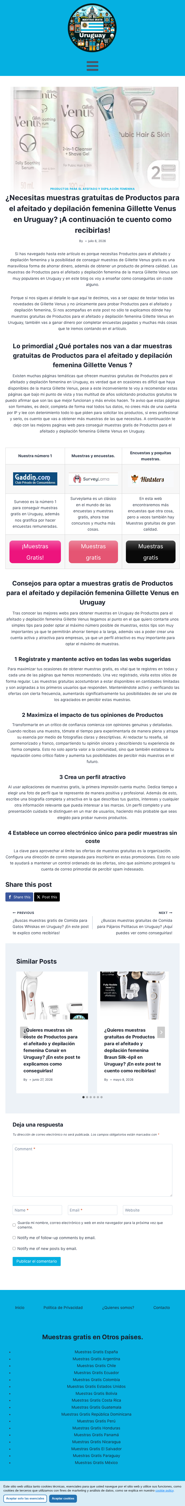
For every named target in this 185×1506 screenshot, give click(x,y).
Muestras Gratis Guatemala (96, 1407)
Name (22, 1210)
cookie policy (164, 1490)
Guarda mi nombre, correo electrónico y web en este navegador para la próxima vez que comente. (90, 1225)
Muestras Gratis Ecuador (96, 1372)
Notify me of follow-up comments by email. (56, 1237)
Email (76, 1210)
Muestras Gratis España (96, 1352)
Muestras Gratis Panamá (96, 1435)
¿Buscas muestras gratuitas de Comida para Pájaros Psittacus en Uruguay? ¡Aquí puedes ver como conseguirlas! (134, 923)
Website (132, 1210)
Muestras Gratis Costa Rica (96, 1400)
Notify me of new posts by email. (47, 1248)
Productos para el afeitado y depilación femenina (92, 189)
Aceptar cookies (63, 1498)
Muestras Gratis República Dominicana (96, 1414)
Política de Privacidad (63, 1307)
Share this (22, 897)
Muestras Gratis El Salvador (96, 1449)
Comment (25, 1149)
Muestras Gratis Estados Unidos (96, 1386)
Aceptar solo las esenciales (25, 1498)
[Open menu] (92, 66)
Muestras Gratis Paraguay (96, 1455)
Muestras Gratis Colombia (96, 1379)
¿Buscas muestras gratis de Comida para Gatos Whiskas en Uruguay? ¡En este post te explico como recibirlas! (51, 923)
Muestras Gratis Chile (96, 1365)
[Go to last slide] (24, 1032)
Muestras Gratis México (96, 1462)
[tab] (83, 1097)
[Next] (161, 1032)
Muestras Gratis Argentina (96, 1359)
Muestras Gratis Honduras (96, 1428)
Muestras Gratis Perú (96, 1421)
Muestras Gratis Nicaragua (96, 1442)
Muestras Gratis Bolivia (96, 1393)
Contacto (161, 1307)
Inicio (19, 1307)
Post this (49, 897)
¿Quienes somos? (118, 1307)
